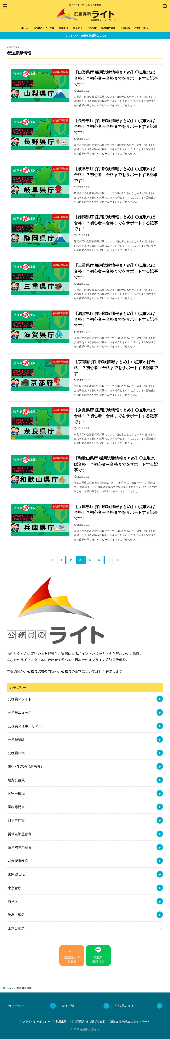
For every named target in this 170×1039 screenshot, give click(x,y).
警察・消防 (16, 914)
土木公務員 (16, 928)
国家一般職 (16, 793)
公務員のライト (20, 698)
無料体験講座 (108, 27)
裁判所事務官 (18, 860)
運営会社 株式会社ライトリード (130, 1021)
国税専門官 (16, 806)
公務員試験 (16, 739)
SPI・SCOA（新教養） (26, 766)
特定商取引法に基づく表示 (88, 1021)
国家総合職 (16, 874)
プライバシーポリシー (36, 1021)
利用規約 (61, 1021)
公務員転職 (16, 752)
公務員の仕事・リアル (25, 725)
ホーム (24, 27)
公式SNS (125, 27)
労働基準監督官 (20, 833)
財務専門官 (16, 820)
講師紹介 (64, 27)
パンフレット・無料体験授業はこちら (85, 35)
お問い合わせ (141, 27)
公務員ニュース (20, 712)
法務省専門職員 (20, 847)
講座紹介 (78, 27)
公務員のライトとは (44, 27)
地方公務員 (16, 779)
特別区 (13, 901)
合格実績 (92, 27)
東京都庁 (15, 887)
